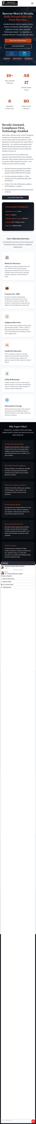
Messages (5, 563)
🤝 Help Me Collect (6, 581)
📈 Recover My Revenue (7, 578)
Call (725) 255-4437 (18, 46)
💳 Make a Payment (6, 576)
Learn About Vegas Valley (15, 197)
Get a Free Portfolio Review (18, 40)
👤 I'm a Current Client (7, 584)
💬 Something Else (6, 587)
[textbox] (15, 1121)
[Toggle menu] (32, 3)
